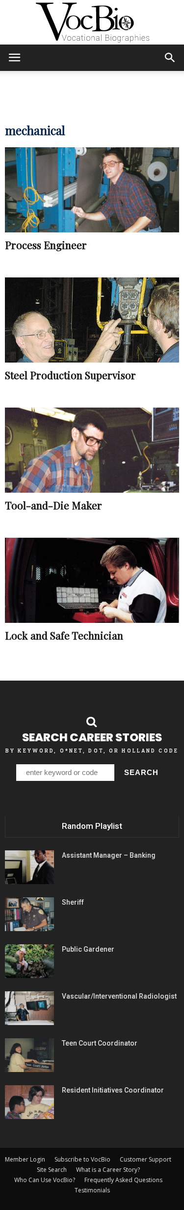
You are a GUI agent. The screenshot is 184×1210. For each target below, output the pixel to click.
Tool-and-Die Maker (53, 505)
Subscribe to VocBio (82, 1159)
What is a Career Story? (108, 1169)
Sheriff (73, 902)
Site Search (52, 1169)
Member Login (25, 1159)
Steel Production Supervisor (70, 375)
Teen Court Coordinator (99, 1043)
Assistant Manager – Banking (109, 855)
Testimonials (92, 1190)
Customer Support (145, 1159)
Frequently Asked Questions (123, 1180)
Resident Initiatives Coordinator (113, 1090)
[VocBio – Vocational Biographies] (92, 22)
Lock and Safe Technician (64, 635)
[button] (170, 58)
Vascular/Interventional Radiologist (119, 996)
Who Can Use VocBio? (44, 1180)
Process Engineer (46, 244)
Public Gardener (88, 949)
